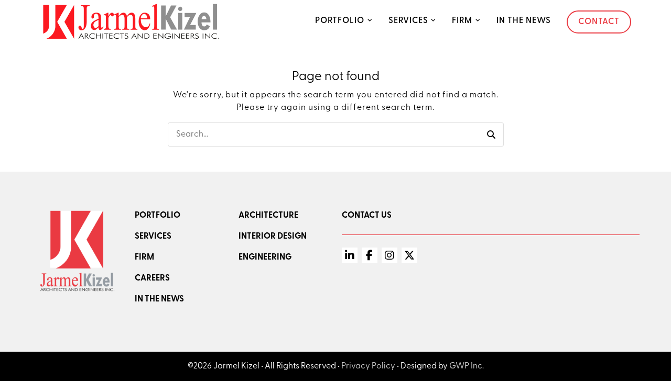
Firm (462, 21)
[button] (491, 134)
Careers (152, 278)
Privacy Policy (368, 366)
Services (408, 21)
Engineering (265, 257)
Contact (599, 22)
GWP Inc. (466, 366)
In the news (159, 299)
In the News (523, 21)
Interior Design (273, 236)
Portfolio (339, 21)
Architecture (268, 215)
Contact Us (367, 215)
